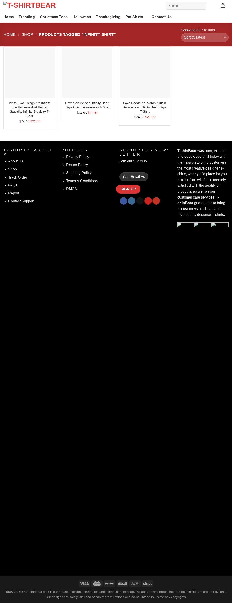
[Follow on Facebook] (123, 201)
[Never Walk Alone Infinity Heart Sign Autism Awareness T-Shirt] (87, 73)
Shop (27, 34)
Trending (27, 17)
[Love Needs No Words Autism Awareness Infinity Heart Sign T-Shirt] (145, 73)
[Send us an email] (140, 201)
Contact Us (162, 17)
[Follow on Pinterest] (148, 201)
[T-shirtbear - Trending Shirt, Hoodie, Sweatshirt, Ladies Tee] (37, 5)
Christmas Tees (54, 17)
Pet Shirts (134, 17)
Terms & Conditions (82, 181)
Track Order (17, 177)
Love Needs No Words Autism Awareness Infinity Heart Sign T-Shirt (144, 107)
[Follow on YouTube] (156, 201)
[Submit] (201, 6)
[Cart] (223, 6)
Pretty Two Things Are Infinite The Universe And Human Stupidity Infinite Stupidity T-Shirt (30, 109)
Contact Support (21, 201)
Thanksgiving (108, 17)
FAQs (12, 185)
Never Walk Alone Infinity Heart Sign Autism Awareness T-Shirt (87, 105)
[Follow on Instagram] (131, 201)
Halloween (81, 17)
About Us (15, 161)
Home (8, 17)
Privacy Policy (77, 157)
